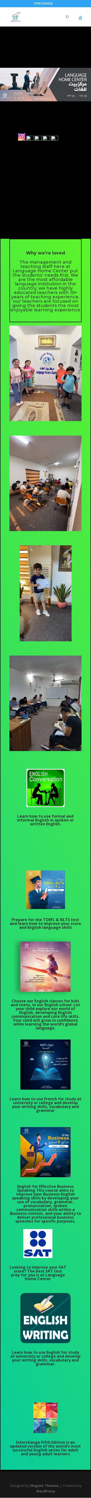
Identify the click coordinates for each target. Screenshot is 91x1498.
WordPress (45, 1491)
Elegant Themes (44, 1485)
